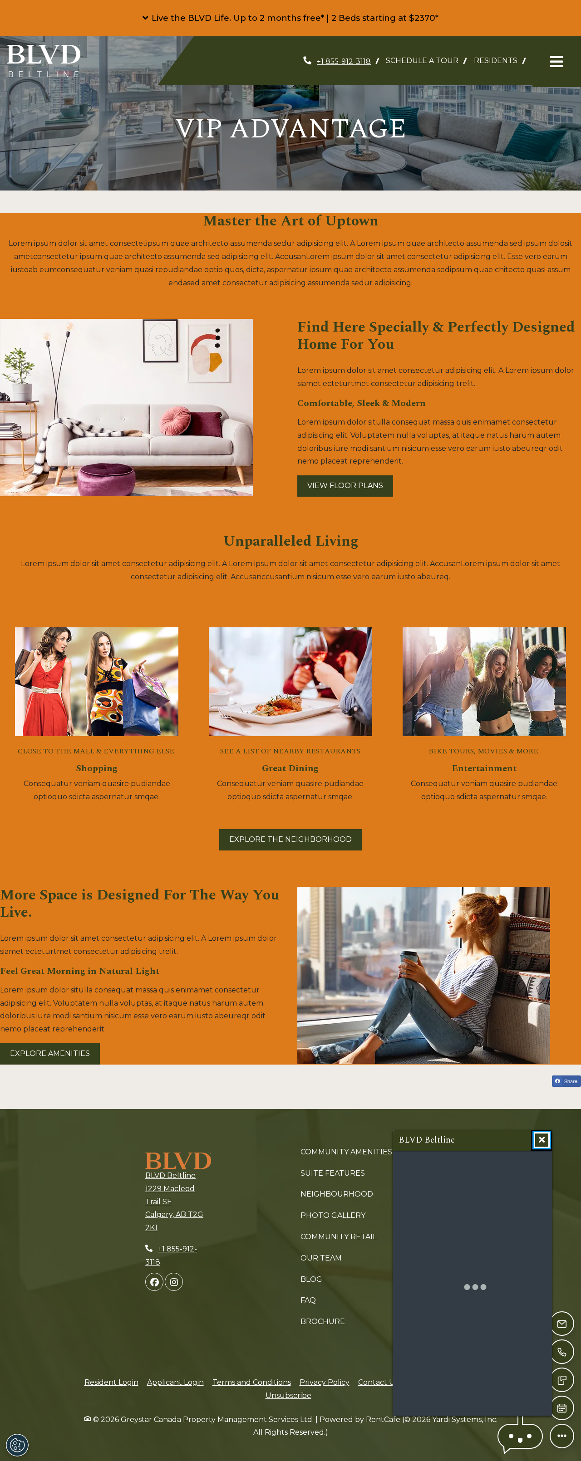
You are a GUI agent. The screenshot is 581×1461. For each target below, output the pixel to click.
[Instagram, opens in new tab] (174, 1282)
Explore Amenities (50, 1053)
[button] (290, 18)
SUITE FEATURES (332, 1173)
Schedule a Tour (422, 60)
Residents (499, 60)
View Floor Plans (345, 485)
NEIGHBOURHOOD (336, 1194)
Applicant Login (175, 1382)
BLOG (311, 1279)
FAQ (308, 1300)
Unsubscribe (288, 1395)
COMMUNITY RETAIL (338, 1236)
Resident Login (111, 1382)
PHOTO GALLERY (332, 1215)
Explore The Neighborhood (290, 839)
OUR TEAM (321, 1258)
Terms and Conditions (251, 1382)
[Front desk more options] (562, 1436)
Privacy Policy (325, 1382)
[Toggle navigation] (556, 61)
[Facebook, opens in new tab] (154, 1282)
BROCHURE (322, 1321)
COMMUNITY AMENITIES (346, 1152)
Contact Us (378, 1382)
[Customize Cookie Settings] (17, 1445)
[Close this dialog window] (541, 1140)
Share (570, 1081)
